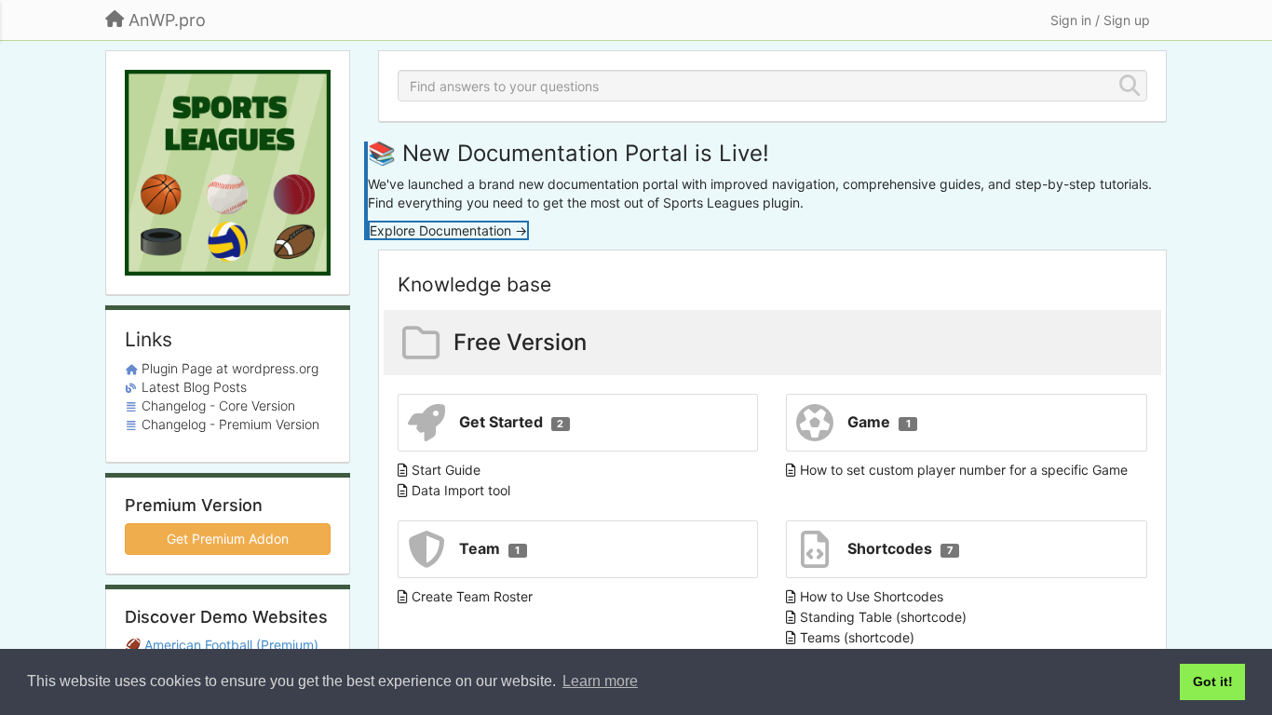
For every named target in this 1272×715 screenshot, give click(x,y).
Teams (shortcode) (857, 637)
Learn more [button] (600, 681)
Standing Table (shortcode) (883, 617)
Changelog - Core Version (218, 405)
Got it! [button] (1213, 681)
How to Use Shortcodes (871, 596)
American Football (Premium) (231, 645)
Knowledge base (474, 284)
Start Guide (446, 470)
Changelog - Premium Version (230, 424)
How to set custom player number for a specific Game (964, 470)
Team (490, 548)
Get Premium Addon (228, 538)
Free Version (520, 342)
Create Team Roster (472, 596)
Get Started (511, 421)
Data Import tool (461, 490)
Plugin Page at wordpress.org (230, 368)
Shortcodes (900, 548)
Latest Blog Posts (194, 387)
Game (879, 421)
